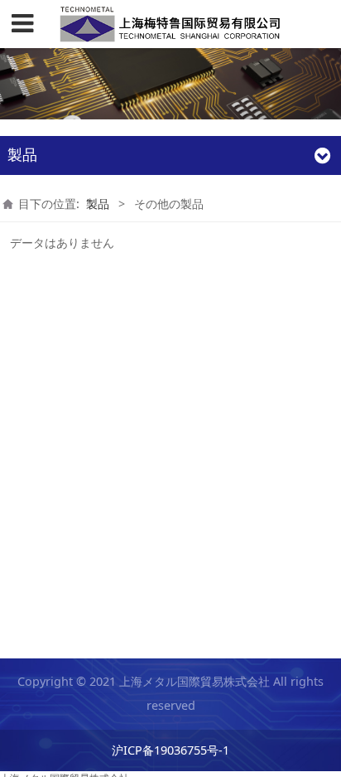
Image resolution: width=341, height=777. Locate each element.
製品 (97, 203)
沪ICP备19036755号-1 (170, 750)
